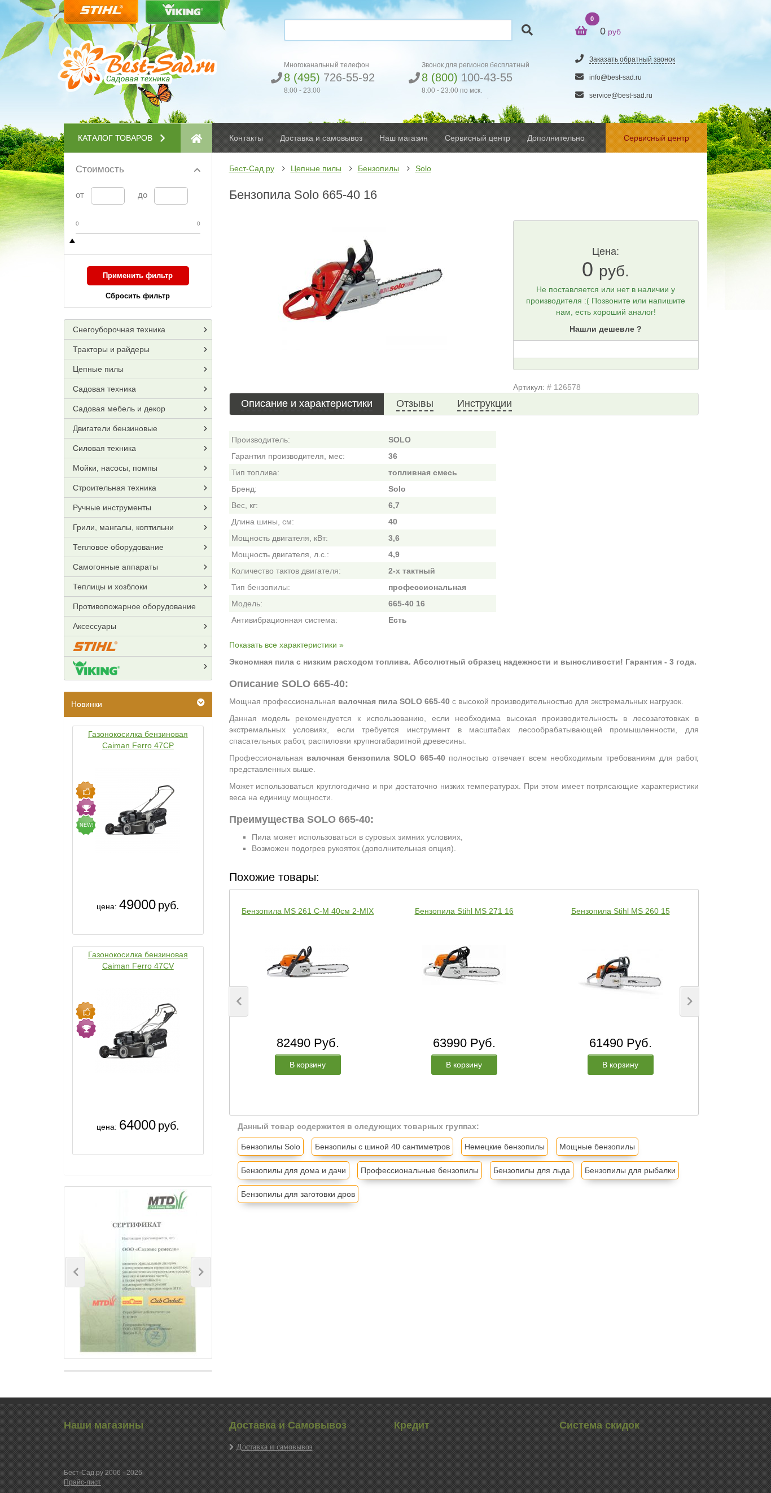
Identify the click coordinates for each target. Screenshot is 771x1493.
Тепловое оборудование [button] (118, 547)
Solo (423, 168)
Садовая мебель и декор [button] (119, 408)
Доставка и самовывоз (274, 1447)
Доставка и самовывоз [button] (321, 137)
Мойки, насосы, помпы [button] (115, 467)
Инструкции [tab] (484, 403)
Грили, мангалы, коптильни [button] (123, 527)
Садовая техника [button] (104, 388)
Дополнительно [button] (556, 137)
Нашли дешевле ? (606, 328)
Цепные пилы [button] (98, 369)
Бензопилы (378, 168)
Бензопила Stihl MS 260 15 (620, 910)
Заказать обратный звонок (632, 59)
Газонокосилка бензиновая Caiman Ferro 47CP (138, 740)
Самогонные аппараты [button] (115, 566)
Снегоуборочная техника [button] (119, 329)
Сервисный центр (477, 137)
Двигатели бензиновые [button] (115, 428)
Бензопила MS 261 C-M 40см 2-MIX (308, 910)
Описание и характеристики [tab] (307, 403)
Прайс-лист (82, 1482)
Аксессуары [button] (94, 626)
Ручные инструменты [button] (112, 507)
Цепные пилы (316, 168)
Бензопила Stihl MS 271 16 (464, 910)
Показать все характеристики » (286, 644)
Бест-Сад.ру (251, 168)
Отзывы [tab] (414, 403)
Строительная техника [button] (114, 487)
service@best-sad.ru (620, 95)
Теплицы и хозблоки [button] (110, 586)
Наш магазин (403, 137)
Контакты (246, 137)
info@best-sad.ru (615, 77)
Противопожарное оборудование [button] (134, 606)
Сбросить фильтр (138, 296)
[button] (75, 1272)
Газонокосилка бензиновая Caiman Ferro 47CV (138, 960)
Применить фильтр (138, 275)
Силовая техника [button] (104, 448)
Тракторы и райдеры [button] (111, 349)
